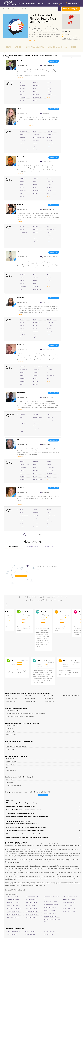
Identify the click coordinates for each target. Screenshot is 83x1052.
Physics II (35, 328)
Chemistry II (36, 94)
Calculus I (22, 143)
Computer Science (37, 429)
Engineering (50, 420)
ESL (20, 337)
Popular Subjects (11, 894)
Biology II (22, 375)
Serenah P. (20, 297)
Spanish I (35, 229)
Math (34, 88)
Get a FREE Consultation (31, 546)
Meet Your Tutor (49, 546)
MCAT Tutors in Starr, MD (31, 902)
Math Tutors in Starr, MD (12, 896)
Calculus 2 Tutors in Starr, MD (69, 908)
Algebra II (22, 91)
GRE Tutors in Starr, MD (31, 905)
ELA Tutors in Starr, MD (68, 905)
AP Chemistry (23, 88)
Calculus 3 (49, 82)
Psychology (35, 82)
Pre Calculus (36, 85)
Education (35, 91)
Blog (49, 3)
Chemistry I (35, 100)
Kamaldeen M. (22, 392)
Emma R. (20, 204)
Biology (35, 149)
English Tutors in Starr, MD (31, 917)
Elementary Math (37, 289)
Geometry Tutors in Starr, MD (50, 913)
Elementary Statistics (24, 464)
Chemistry (49, 94)
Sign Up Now (43, 795)
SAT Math (49, 184)
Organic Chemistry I (24, 149)
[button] (69, 23)
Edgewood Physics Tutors (49, 931)
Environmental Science (38, 137)
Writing (35, 518)
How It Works (41, 3)
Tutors (9, 8)
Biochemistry (22, 137)
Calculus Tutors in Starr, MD (13, 911)
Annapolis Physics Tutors (30, 931)
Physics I (22, 241)
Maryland (20, 8)
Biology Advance (23, 369)
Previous (6, 604)
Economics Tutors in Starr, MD (69, 899)
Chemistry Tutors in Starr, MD (13, 899)
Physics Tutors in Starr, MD (13, 902)
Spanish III (35, 235)
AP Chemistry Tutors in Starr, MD (51, 904)
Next (39, 534)
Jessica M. (20, 487)
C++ (48, 85)
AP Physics (22, 82)
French (21, 473)
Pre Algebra (36, 140)
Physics (14, 8)
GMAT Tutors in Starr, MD (31, 908)
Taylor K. (20, 108)
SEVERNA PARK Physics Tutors (13, 931)
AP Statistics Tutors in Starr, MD (14, 908)
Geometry (35, 184)
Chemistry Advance (24, 515)
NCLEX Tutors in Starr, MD (31, 911)
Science (49, 509)
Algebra (21, 94)
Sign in (62, 3)
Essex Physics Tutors (48, 934)
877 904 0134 (74, 3)
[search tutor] (59, 9)
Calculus (49, 91)
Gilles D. (20, 440)
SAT (48, 283)
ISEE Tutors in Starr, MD (31, 899)
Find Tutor (21, 3)
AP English (35, 372)
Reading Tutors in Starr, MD (50, 907)
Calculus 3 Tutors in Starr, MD (69, 911)
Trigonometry (23, 97)
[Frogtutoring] (9, 3)
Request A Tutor (13, 546)
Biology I (22, 134)
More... (49, 97)
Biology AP (49, 131)
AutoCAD (22, 319)
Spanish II (35, 232)
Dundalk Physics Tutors (30, 934)
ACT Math (35, 277)
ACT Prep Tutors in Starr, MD (32, 896)
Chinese (21, 331)
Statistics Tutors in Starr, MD (13, 914)
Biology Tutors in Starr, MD (31, 914)
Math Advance (23, 178)
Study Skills (22, 100)
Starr (26, 8)
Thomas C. (20, 157)
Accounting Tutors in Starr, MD (69, 902)
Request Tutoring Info (70, 9)
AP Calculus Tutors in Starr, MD (51, 901)
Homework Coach (51, 515)
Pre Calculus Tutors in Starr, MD (70, 896)
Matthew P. (21, 345)
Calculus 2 (49, 88)
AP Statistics (22, 85)
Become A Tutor (30, 3)
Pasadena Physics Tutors (11, 934)
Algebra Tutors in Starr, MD (50, 910)
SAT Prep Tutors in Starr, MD (13, 917)
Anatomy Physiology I (38, 366)
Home (4, 8)
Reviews (55, 3)
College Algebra (37, 97)
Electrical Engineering (38, 417)
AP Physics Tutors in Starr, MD (13, 905)
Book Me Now (54, 61)
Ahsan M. (20, 252)
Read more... (32, 40)
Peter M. (20, 61)
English (48, 366)
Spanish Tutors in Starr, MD (50, 916)
